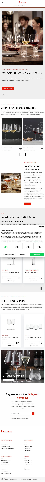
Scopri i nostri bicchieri (8, 88)
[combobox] (23, 6)
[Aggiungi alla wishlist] (19, 278)
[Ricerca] (14, 5)
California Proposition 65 (27, 479)
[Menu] (2, 2)
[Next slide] (7, 94)
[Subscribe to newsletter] (33, 413)
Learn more (27, 203)
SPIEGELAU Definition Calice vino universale (10, 338)
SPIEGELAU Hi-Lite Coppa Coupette (10, 272)
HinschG (2, 479)
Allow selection (22, 254)
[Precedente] (20, 154)
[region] (22, 269)
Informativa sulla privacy (14, 479)
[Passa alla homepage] (22, 2)
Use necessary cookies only (8, 254)
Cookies (20, 479)
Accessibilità (35, 479)
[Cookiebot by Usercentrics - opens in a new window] (39, 226)
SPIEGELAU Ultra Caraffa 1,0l (31, 272)
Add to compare (12, 280)
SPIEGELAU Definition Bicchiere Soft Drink (33, 338)
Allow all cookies (37, 254)
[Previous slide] (3, 94)
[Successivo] (24, 154)
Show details (39, 251)
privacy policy (35, 241)
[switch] (17, 247)
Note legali (7, 479)
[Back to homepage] (4, 432)
